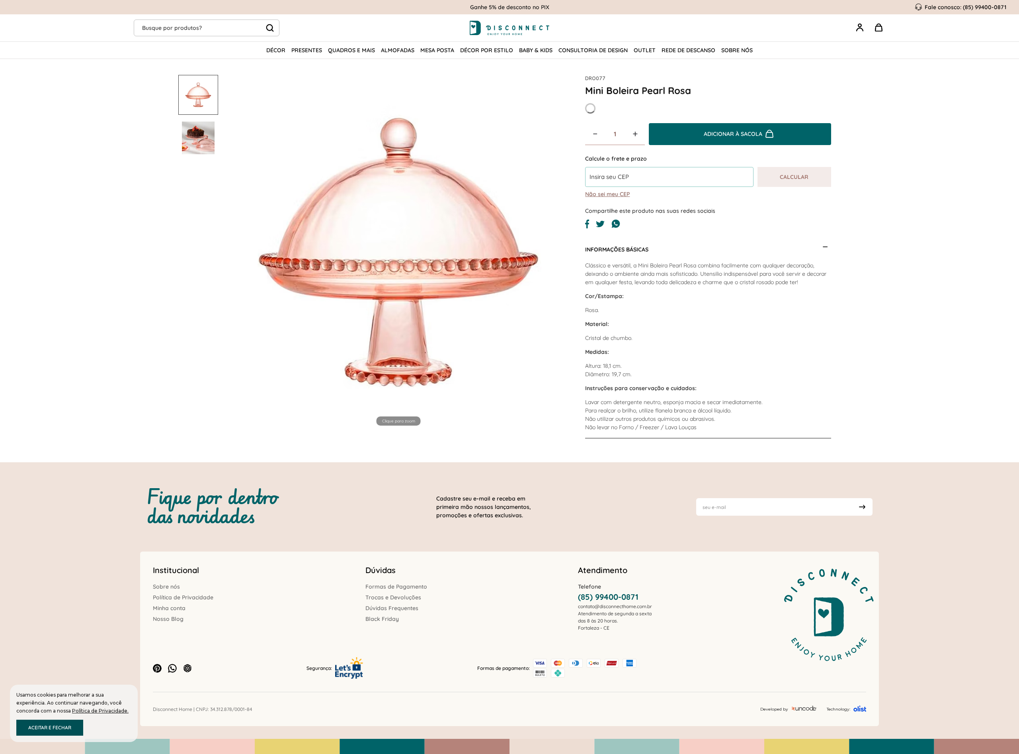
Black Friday (382, 618)
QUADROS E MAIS (351, 50)
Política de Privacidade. (100, 711)
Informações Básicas (616, 249)
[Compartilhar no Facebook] (587, 226)
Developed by (774, 709)
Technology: (838, 709)
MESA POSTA (437, 50)
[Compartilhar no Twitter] (600, 225)
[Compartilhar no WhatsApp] (615, 226)
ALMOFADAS (397, 50)
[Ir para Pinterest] (157, 668)
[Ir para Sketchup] (187, 668)
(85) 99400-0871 (608, 597)
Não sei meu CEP (607, 194)
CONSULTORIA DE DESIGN (593, 50)
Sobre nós (166, 586)
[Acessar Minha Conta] (859, 32)
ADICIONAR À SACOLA (733, 133)
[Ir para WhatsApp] (172, 668)
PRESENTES (306, 50)
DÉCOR (275, 50)
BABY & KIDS (535, 50)
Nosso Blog (168, 618)
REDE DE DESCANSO (688, 50)
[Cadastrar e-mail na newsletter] (862, 507)
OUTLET (645, 50)
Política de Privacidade (183, 597)
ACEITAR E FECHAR (49, 727)
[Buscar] (269, 28)
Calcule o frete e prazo (616, 158)
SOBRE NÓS (737, 50)
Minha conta (169, 608)
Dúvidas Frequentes (391, 608)
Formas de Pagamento (396, 586)
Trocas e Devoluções (393, 597)
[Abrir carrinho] (879, 28)
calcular (794, 177)
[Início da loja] (509, 27)
